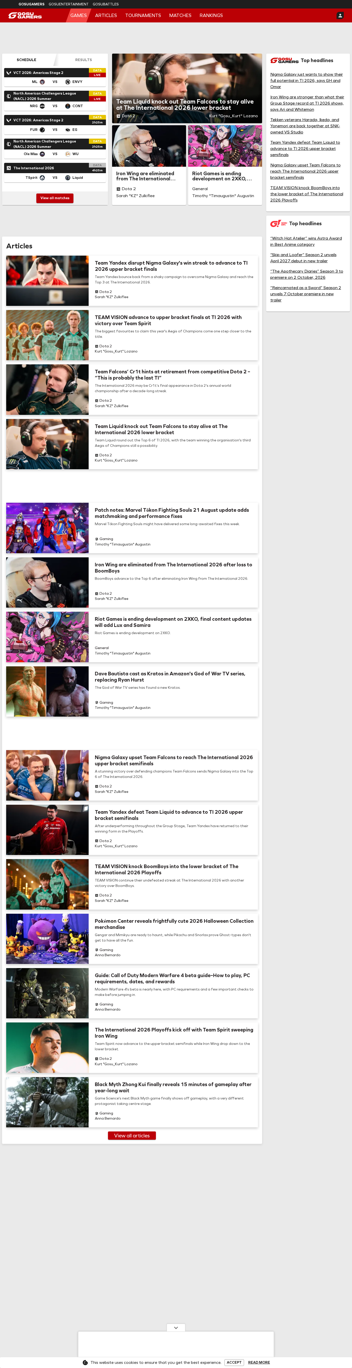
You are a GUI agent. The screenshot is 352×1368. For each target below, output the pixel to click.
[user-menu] (340, 15)
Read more (259, 1363)
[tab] (26, 60)
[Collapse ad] (176, 1327)
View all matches (54, 198)
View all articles (132, 1135)
